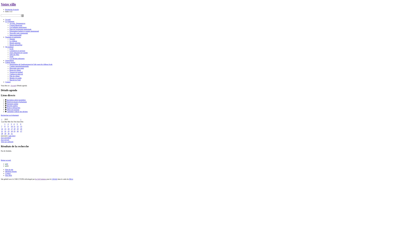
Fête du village (15, 76)
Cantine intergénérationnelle (19, 66)
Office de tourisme (13, 110)
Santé (11, 57)
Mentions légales (11, 171)
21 (2, 131)
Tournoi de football (16, 72)
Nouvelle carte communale (19, 33)
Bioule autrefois (15, 43)
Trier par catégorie (7, 142)
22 (5, 131)
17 (12, 129)
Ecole (11, 49)
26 (18, 131)
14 (2, 129)
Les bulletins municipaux (18, 27)
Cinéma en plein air (16, 74)
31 (12, 134)
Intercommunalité (15, 35)
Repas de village (15, 70)
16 (8, 129)
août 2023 (12, 136)
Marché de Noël (15, 80)
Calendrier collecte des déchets (17, 112)
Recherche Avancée (12, 10)
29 (5, 134)
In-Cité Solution (40, 179)
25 (14, 131)
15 (5, 129)
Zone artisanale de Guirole (19, 53)
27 (21, 131)
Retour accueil (6, 160)
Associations (9, 60)
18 (14, 129)
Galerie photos (10, 62)
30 (8, 134)
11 (14, 126)
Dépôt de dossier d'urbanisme (17, 102)
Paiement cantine (12, 104)
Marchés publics (12, 106)
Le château (13, 41)
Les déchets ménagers (17, 58)
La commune (9, 21)
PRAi (71, 179)
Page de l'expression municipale (20, 29)
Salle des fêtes (14, 55)
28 (2, 134)
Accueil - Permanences (17, 23)
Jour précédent (6, 138)
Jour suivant (5, 140)
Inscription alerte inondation (16, 100)
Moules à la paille (16, 78)
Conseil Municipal (16, 25)
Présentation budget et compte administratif (24, 31)
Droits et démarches (13, 108)
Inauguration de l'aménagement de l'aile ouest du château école (31, 64)
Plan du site (9, 170)
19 (18, 129)
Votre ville (8, 4)
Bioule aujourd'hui (16, 45)
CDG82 (54, 179)
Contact (8, 82)
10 (12, 126)
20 (21, 129)
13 (21, 126)
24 (12, 131)
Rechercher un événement (10, 115)
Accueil (8, 19)
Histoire (12, 39)
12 (18, 126)
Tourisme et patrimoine (13, 37)
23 (8, 131)
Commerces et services (17, 51)
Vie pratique (9, 47)
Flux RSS (8, 175)
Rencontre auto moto (17, 68)
